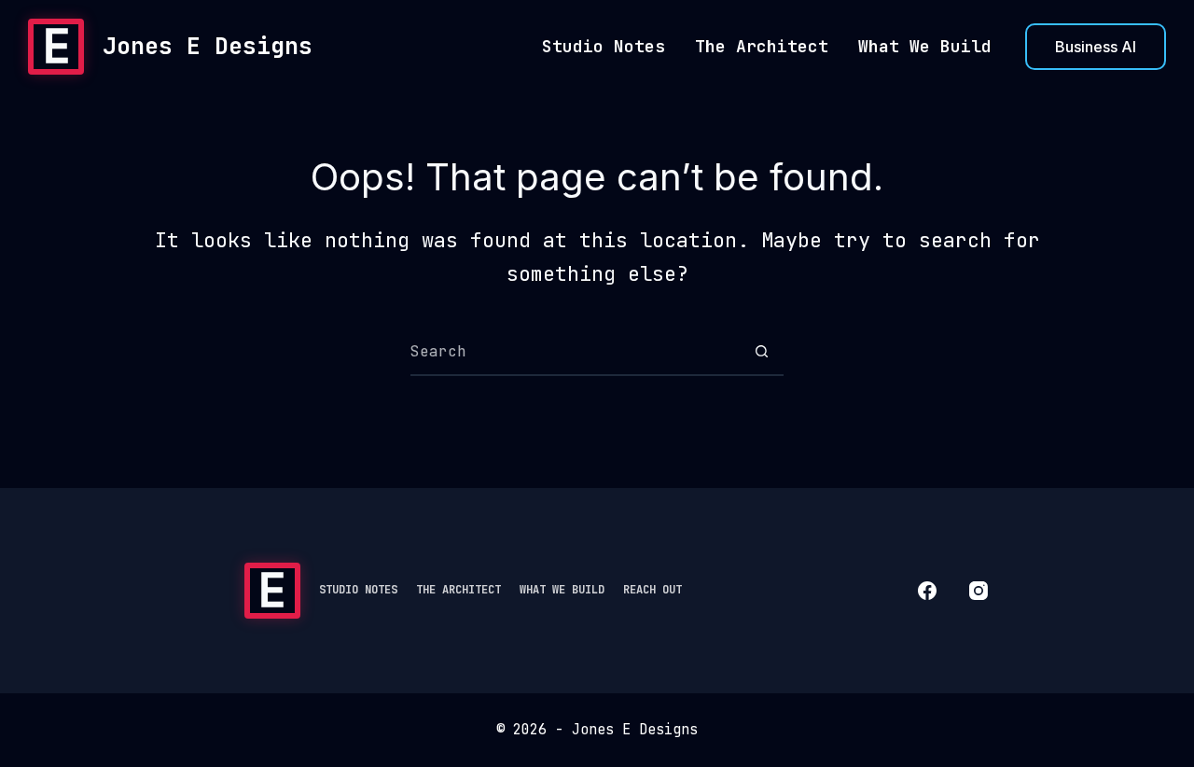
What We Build (925, 46)
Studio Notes (603, 46)
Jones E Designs (207, 46)
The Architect (761, 46)
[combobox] (574, 351)
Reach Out (652, 589)
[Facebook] (927, 590)
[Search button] (761, 351)
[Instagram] (978, 590)
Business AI (1095, 46)
